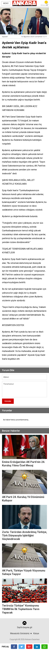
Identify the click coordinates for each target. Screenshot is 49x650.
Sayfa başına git (24, 627)
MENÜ (5, 3)
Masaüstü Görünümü (19, 633)
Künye (36, 633)
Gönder (7, 401)
